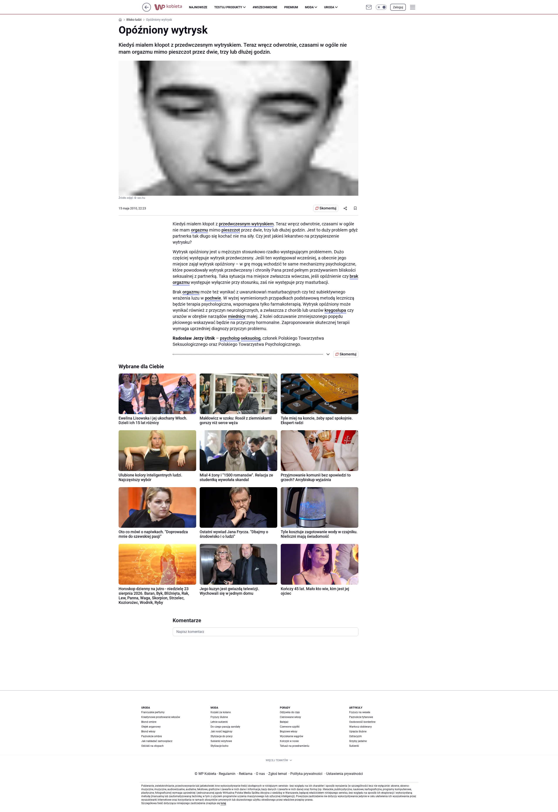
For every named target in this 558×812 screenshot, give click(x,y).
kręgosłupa (335, 310)
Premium (291, 7)
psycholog (230, 338)
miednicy (236, 316)
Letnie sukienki (219, 721)
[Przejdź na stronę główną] (146, 10)
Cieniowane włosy (290, 717)
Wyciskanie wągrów (291, 736)
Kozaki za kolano (221, 712)
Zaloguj (398, 7)
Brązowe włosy (288, 731)
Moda (309, 7)
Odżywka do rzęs (290, 712)
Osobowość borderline (362, 721)
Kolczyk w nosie (289, 741)
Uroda (329, 7)
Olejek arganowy (151, 726)
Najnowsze (198, 7)
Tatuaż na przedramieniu (294, 745)
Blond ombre (148, 721)
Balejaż (284, 721)
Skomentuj (328, 208)
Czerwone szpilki (289, 726)
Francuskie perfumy (153, 712)
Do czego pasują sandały (225, 726)
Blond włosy (148, 731)
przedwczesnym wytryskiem (246, 223)
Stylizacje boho (219, 745)
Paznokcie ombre (151, 736)
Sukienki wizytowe (221, 741)
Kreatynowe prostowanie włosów (160, 717)
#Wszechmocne (265, 7)
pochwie (213, 298)
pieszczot (230, 230)
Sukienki (354, 745)
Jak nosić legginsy (221, 731)
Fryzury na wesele (359, 712)
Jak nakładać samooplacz (156, 741)
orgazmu (199, 230)
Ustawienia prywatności (344, 774)
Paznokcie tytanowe (361, 717)
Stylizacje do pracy (222, 736)
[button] (381, 7)
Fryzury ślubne (219, 717)
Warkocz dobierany (360, 726)
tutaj (223, 803)
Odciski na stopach (152, 745)
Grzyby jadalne (358, 741)
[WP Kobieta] (171, 7)
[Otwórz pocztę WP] (368, 7)
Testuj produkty (228, 7)
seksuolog (250, 338)
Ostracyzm (355, 736)
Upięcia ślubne (357, 731)
